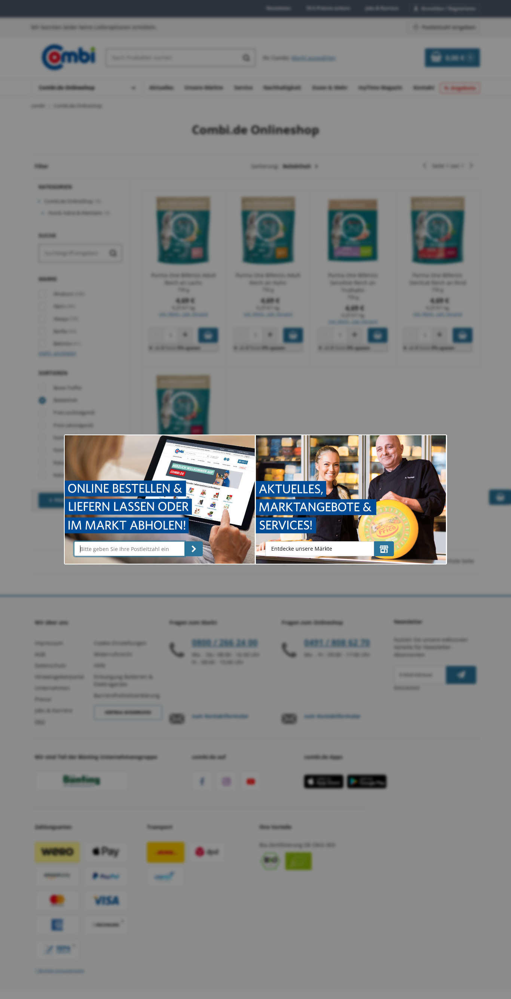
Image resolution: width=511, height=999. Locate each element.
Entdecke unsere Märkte (301, 548)
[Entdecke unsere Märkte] (384, 548)
